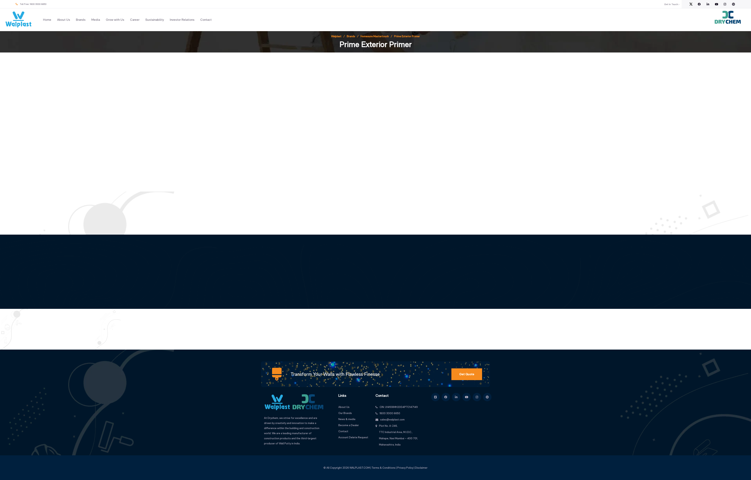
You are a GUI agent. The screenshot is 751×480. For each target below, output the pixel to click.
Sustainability (154, 20)
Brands (80, 20)
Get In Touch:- (672, 4)
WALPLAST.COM (359, 467)
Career (134, 20)
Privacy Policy (405, 467)
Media (95, 20)
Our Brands (345, 413)
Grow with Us (115, 20)
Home (47, 20)
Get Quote (466, 374)
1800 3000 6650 (38, 4)
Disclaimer (421, 467)
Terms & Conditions (383, 467)
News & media (346, 419)
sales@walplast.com (392, 419)
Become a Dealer (348, 425)
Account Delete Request (353, 437)
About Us (63, 20)
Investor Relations (182, 20)
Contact (206, 20)
